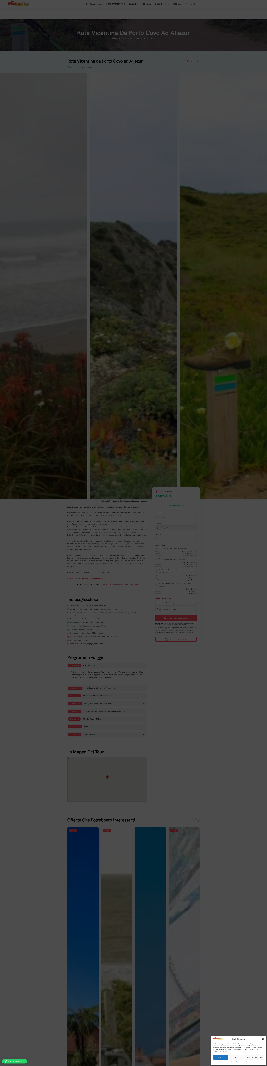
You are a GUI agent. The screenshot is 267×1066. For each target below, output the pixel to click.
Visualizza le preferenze (254, 1057)
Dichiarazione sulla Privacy (242, 1062)
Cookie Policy (230, 1062)
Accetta (220, 1057)
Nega (236, 1057)
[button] (263, 1039)
